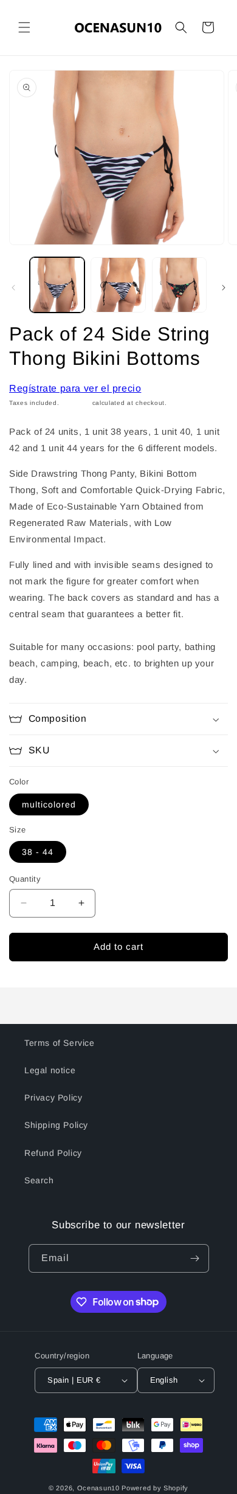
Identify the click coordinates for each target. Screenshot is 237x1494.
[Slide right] (223, 287)
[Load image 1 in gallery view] (57, 284)
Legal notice (49, 1070)
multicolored (49, 804)
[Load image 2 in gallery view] (118, 284)
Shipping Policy (56, 1125)
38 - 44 (37, 852)
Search (39, 1180)
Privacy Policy (53, 1097)
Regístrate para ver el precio (75, 388)
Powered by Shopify (155, 1488)
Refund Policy (53, 1153)
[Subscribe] (195, 1258)
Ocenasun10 (98, 1488)
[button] (24, 27)
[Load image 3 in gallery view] (179, 284)
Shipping (75, 402)
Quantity (25, 879)
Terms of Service (59, 1043)
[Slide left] (13, 287)
